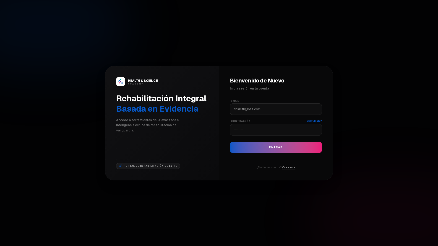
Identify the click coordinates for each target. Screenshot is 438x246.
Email (235, 101)
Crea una (288, 167)
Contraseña (240, 121)
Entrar (276, 147)
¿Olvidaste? (314, 121)
